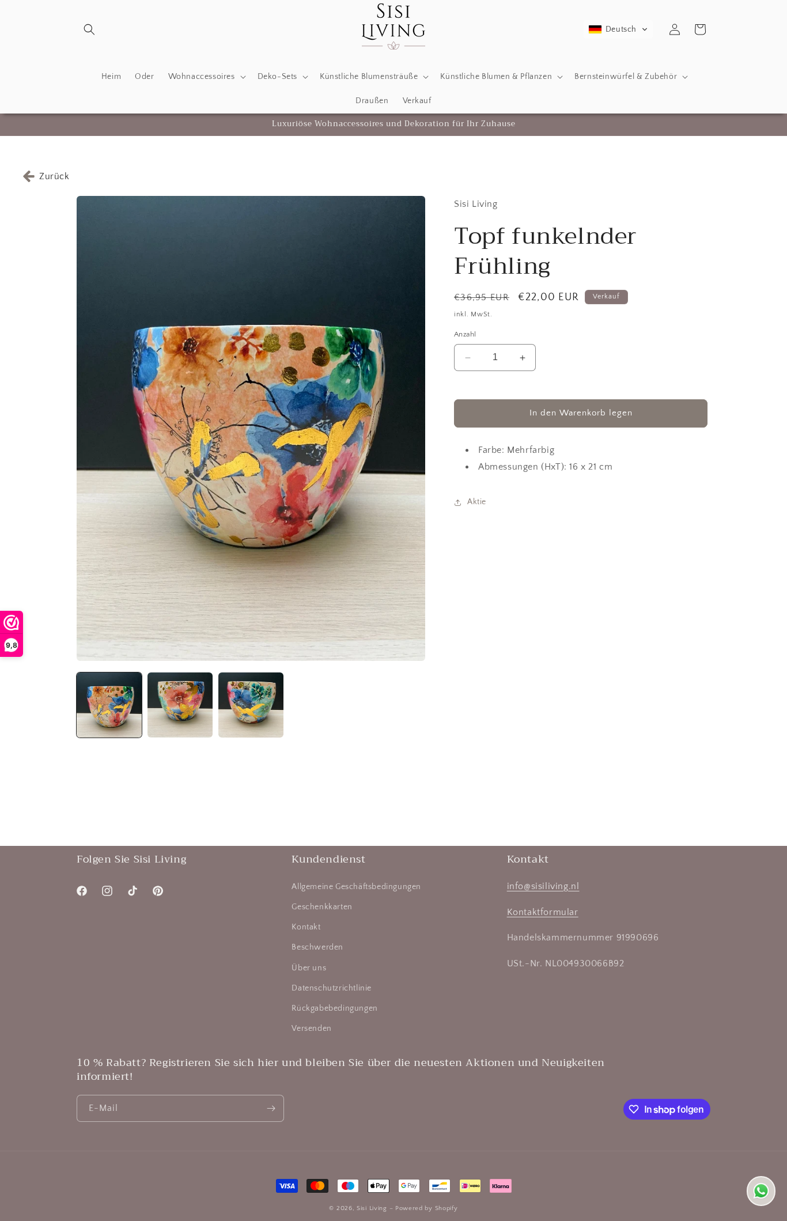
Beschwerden (317, 947)
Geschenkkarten (322, 907)
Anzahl (465, 335)
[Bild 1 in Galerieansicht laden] (109, 705)
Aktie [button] (476, 501)
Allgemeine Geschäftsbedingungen (356, 886)
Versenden (311, 1028)
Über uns (309, 968)
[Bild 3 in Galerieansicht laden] (250, 705)
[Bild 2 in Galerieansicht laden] (180, 705)
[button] (89, 29)
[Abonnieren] (270, 1108)
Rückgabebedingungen (334, 1008)
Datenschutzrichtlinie (332, 988)
